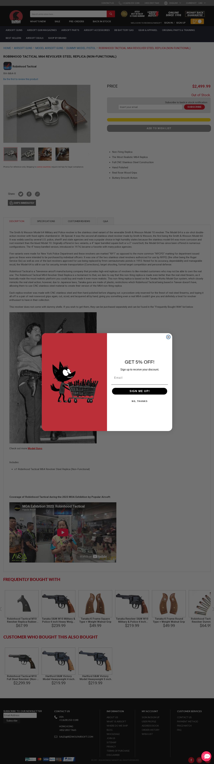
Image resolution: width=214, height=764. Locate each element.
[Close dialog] (168, 337)
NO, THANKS (140, 401)
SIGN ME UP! (140, 391)
